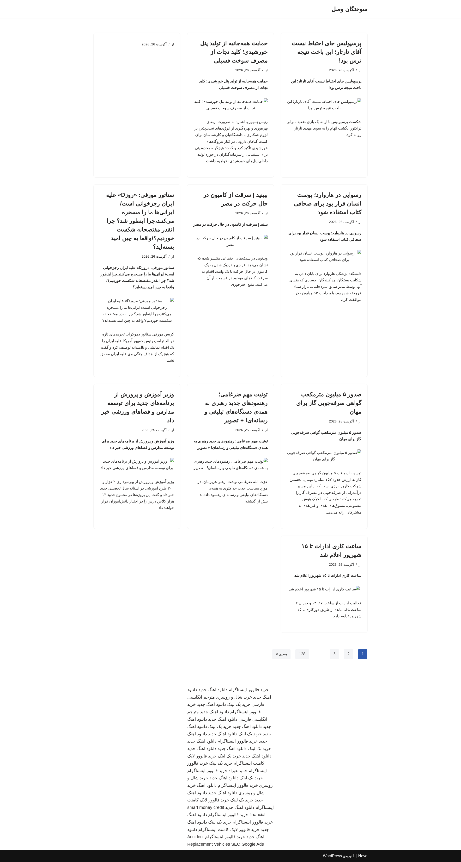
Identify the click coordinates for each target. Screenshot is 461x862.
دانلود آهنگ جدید (222, 719)
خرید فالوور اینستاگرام (249, 689)
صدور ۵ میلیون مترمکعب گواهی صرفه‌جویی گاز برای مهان (328, 403)
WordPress (332, 856)
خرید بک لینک (238, 704)
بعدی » (281, 654)
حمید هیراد (238, 770)
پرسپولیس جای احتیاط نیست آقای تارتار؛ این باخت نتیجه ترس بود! (326, 52)
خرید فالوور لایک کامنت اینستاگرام (229, 829)
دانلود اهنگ (207, 785)
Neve (362, 856)
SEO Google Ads (247, 844)
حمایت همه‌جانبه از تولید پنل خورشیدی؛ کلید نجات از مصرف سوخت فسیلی (234, 52)
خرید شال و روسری (234, 697)
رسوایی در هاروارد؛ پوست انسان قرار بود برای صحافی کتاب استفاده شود (327, 203)
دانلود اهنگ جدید (212, 689)
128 (302, 654)
